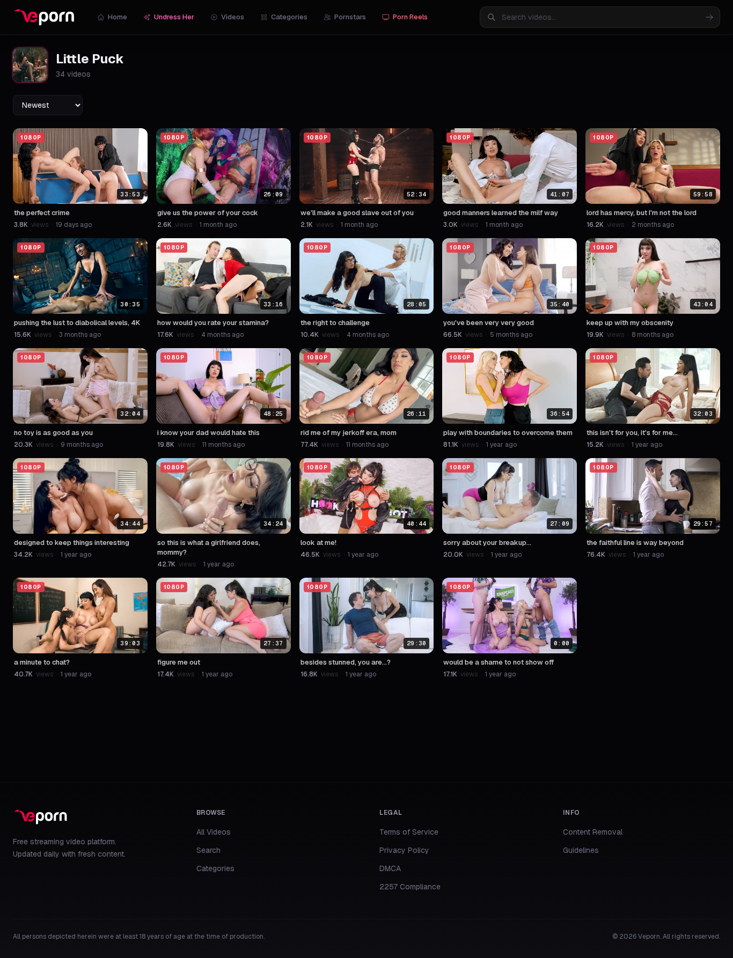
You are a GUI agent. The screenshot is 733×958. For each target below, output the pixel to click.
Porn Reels (410, 16)
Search (208, 850)
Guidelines (581, 850)
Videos (232, 16)
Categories (289, 16)
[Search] (709, 17)
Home (117, 16)
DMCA (390, 868)
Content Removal (592, 832)
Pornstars (350, 16)
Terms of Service (408, 832)
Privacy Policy (404, 850)
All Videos (213, 832)
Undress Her (174, 16)
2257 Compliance (410, 886)
